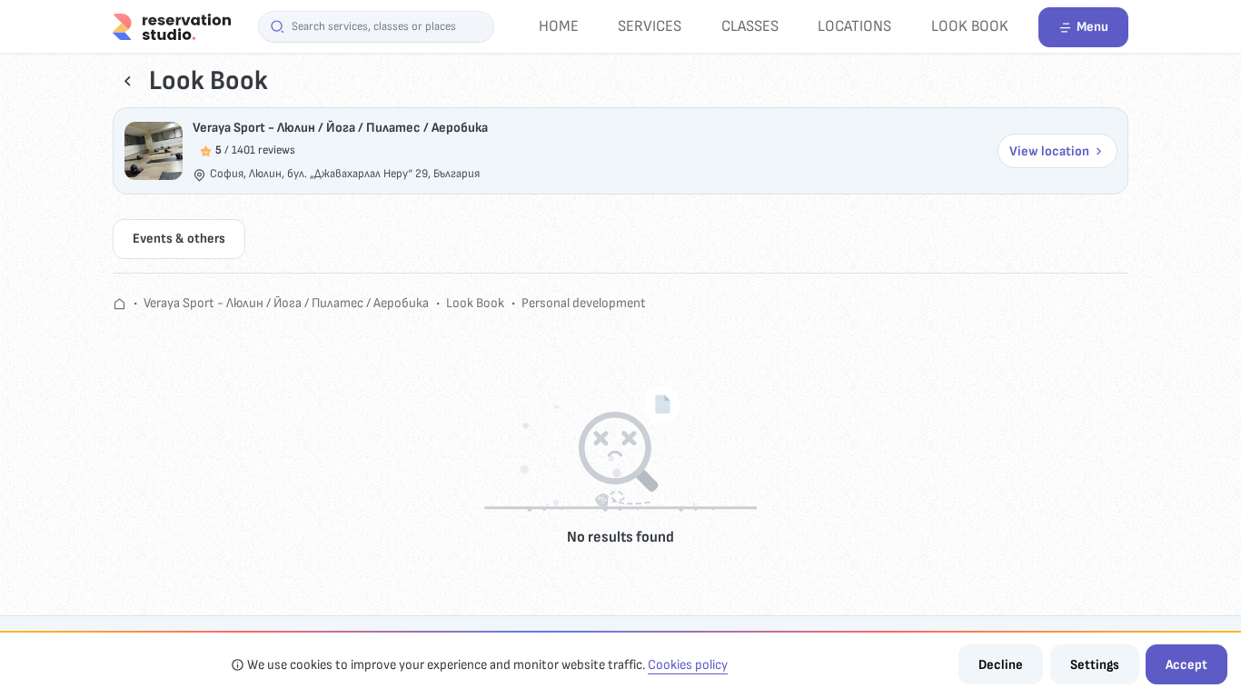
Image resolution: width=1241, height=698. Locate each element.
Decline (1000, 664)
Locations (854, 25)
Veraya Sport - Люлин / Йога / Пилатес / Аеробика (340, 127)
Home (559, 25)
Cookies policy (688, 664)
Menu (1092, 26)
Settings (1094, 664)
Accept (1186, 664)
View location (1049, 151)
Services (649, 25)
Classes (750, 25)
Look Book (969, 25)
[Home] (172, 25)
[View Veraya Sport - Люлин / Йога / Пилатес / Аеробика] (153, 151)
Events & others (179, 238)
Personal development (583, 303)
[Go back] (128, 81)
